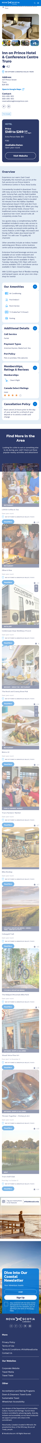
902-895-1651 (8, 96)
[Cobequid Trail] (20, 906)
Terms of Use (8, 1345)
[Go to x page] (20, 1326)
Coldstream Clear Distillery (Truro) (16, 630)
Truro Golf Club (8, 1176)
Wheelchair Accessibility (13, 1401)
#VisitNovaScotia (31, 1201)
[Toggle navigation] (38, 3)
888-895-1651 (8, 98)
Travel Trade (7, 1375)
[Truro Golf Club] (20, 1150)
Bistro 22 (5, 752)
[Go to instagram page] (8, 107)
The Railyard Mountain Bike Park (15, 994)
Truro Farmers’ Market (11, 812)
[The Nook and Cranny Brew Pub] (20, 665)
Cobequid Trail (8, 934)
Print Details (6, 114)
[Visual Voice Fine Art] (20, 1029)
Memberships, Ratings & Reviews (16, 368)
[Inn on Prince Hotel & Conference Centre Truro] (20, 26)
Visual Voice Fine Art (10, 1055)
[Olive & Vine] (20, 544)
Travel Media (8, 1371)
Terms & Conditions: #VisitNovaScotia (19, 1349)
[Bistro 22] (20, 726)
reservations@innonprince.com (15, 101)
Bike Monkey (7, 872)
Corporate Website (10, 1368)
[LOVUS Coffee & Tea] (20, 483)
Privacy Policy (8, 1342)
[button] (34, 3)
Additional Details (16, 328)
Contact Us (7, 1353)
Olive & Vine (7, 570)
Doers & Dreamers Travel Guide (16, 1394)
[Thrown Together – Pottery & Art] (20, 1090)
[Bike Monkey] (20, 847)
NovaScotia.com (10, 1433)
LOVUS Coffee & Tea (10, 509)
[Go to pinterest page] (30, 1326)
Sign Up (20, 1297)
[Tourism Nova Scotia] (10, 2)
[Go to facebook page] (4, 107)
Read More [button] (8, 522)
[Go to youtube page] (25, 1326)
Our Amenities (14, 286)
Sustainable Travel (10, 1398)
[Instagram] (3, 1203)
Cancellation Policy (17, 404)
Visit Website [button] (20, 156)
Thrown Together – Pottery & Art (16, 1116)
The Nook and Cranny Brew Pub (15, 691)
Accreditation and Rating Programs (18, 1390)
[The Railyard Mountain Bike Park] (20, 968)
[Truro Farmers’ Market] (20, 786)
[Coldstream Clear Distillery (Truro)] (20, 605)
